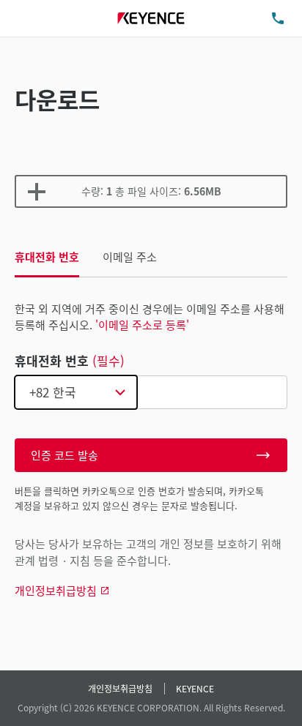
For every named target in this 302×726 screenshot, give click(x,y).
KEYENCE (195, 688)
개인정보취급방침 (120, 688)
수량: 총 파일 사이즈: (151, 191)
